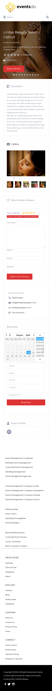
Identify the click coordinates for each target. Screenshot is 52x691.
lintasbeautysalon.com (21, 307)
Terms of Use (10, 567)
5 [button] (24, 74)
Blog (7, 595)
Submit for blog (12, 654)
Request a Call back (14, 659)
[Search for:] (26, 16)
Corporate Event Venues (16, 537)
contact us (9, 622)
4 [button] (22, 74)
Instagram (13, 684)
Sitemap (9, 563)
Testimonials (10, 599)
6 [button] (27, 74)
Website (10, 267)
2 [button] (16, 74)
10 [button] (38, 74)
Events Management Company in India (22, 486)
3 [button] (19, 74)
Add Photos (11, 60)
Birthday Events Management (18, 463)
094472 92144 (17, 298)
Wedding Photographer (15, 518)
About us (9, 618)
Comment (12, 222)
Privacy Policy (11, 627)
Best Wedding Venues (15, 532)
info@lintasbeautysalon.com (24, 303)
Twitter (9, 684)
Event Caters (10, 514)
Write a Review (14, 69)
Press (7, 631)
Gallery (15, 144)
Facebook (5, 684)
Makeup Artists (11, 509)
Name (10, 250)
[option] (26, 163)
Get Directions (18, 312)
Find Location (11, 645)
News (7, 576)
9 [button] (35, 74)
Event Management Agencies (18, 476)
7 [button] (30, 74)
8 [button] (32, 74)
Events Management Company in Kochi (22, 499)
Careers (8, 590)
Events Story (10, 650)
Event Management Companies (19, 458)
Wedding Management (15, 472)
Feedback (9, 572)
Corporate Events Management (19, 467)
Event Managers (12, 523)
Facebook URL (9, 432)
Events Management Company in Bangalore (24, 490)
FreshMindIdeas (21, 679)
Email (10, 258)
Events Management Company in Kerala (22, 495)
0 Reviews (26, 55)
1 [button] (14, 74)
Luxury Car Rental (12, 541)
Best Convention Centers (16, 546)
